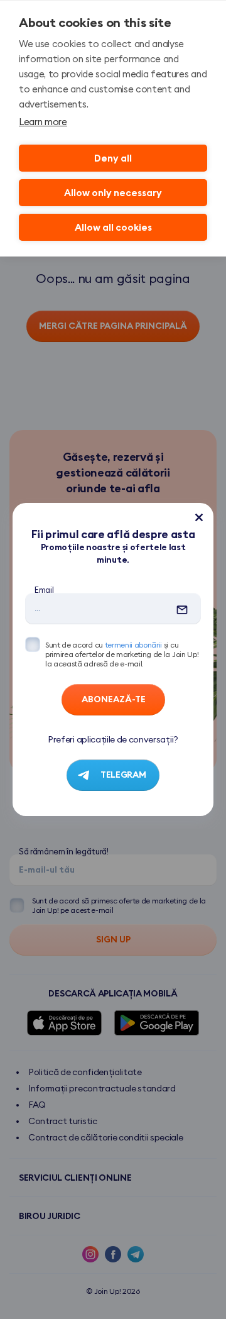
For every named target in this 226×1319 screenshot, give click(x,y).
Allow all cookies (113, 227)
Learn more (43, 122)
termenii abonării (134, 644)
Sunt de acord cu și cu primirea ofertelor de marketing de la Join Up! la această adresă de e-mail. (121, 654)
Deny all (113, 158)
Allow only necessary (113, 193)
